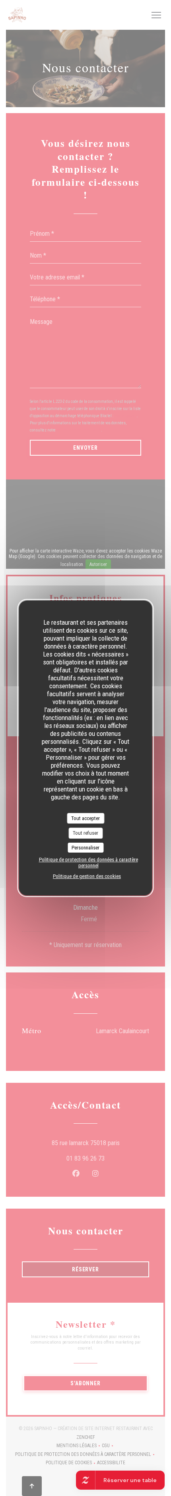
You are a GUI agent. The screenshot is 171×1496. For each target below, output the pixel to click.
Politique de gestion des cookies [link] (87, 876)
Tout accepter (85, 818)
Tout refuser (85, 833)
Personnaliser (85, 848)
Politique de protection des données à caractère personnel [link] (88, 862)
